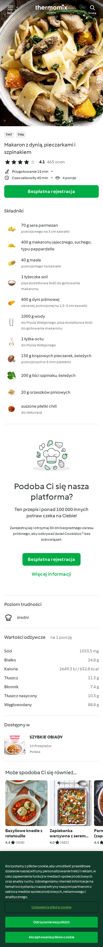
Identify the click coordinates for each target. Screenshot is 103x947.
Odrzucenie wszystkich (51, 922)
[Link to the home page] (51, 9)
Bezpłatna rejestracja (51, 191)
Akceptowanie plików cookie (51, 937)
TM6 (21, 134)
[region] (51, 899)
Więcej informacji (51, 574)
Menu (10, 13)
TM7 (9, 134)
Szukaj (92, 13)
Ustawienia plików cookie (51, 907)
